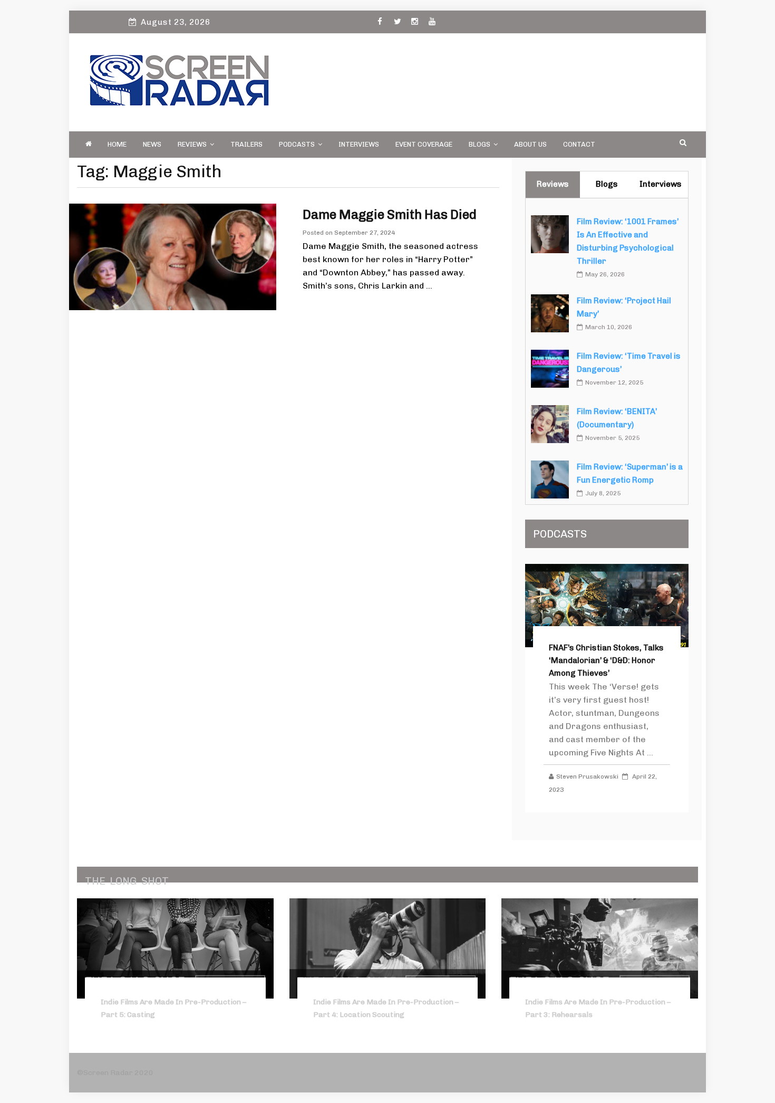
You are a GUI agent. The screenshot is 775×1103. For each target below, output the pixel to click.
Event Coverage (423, 144)
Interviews (358, 144)
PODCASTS (297, 144)
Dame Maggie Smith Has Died (390, 214)
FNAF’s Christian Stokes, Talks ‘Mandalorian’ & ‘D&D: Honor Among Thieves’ (606, 660)
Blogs (479, 144)
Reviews (192, 144)
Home (117, 144)
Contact (579, 144)
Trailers (246, 144)
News (152, 144)
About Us (530, 144)
